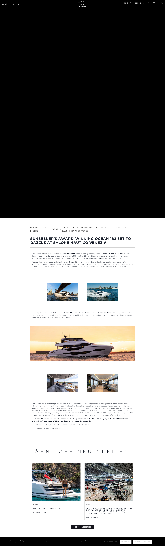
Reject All (125, 542)
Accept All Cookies (142, 542)
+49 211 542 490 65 (139, 3)
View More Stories (82, 527)
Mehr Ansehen (39, 512)
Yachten (15, 4)
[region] (82, 542)
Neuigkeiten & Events (38, 229)
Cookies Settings (109, 542)
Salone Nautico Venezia (111, 254)
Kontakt (127, 3)
